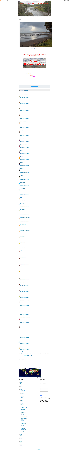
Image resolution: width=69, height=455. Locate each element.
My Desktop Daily (23, 224)
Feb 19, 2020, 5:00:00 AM (24, 141)
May (22, 400)
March (22, 403)
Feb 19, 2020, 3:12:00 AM (24, 118)
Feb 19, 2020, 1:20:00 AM (24, 110)
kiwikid (21, 162)
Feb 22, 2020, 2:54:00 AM (24, 291)
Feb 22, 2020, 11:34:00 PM (24, 305)
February (22, 404)
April (22, 401)
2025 (21, 382)
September (23, 394)
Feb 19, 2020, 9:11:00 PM (24, 194)
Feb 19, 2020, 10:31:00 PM (24, 214)
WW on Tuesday (35, 48)
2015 (21, 438)
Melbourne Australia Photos (25, 217)
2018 (21, 434)
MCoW (22, 90)
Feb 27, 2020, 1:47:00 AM (24, 343)
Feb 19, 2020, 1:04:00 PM (24, 179)
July (22, 397)
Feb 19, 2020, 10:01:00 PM (24, 200)
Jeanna (21, 175)
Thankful (22, 405)
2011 (21, 444)
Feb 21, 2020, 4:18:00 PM (24, 285)
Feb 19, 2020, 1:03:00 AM (24, 97)
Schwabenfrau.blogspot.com (25, 317)
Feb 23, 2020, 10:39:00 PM (24, 322)
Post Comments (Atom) (28, 355)
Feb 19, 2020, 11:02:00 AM (24, 172)
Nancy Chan (22, 203)
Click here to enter (34, 86)
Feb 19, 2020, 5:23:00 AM (24, 147)
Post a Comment (22, 351)
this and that (23, 409)
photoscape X (39, 16)
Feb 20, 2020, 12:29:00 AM (24, 221)
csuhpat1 (22, 168)
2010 (21, 445)
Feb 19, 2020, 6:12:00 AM (24, 153)
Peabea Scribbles (23, 121)
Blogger (39, 449)
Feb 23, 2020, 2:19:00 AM (24, 314)
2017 (21, 435)
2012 (21, 442)
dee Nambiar (22, 182)
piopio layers (23, 412)
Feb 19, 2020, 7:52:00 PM (24, 185)
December (23, 390)
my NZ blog (28, 16)
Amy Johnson (22, 250)
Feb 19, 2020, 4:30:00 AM (24, 127)
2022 (21, 386)
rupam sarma (22, 236)
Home (20, 16)
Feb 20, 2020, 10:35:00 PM (24, 279)
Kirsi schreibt (22, 209)
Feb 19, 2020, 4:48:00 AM (24, 135)
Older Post (48, 353)
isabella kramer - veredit (24, 300)
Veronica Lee (22, 130)
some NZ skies (23, 423)
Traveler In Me (22, 188)
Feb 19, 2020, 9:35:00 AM (24, 159)
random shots (23, 427)
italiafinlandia (22, 242)
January (22, 431)
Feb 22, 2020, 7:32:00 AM (24, 297)
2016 (21, 437)
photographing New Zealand (33, 3)
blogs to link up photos (46, 16)
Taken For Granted (23, 144)
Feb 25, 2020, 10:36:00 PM (24, 337)
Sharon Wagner (23, 138)
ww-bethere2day (26, 90)
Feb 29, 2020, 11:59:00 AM (24, 349)
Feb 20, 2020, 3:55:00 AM (24, 266)
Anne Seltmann (23, 325)
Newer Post (21, 353)
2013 (21, 441)
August (22, 396)
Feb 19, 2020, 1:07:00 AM (24, 103)
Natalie (21, 150)
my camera (34, 16)
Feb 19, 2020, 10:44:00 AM (24, 165)
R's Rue (21, 156)
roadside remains (24, 418)
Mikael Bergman (23, 257)
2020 (21, 389)
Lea (21, 197)
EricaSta (21, 113)
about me (23, 16)
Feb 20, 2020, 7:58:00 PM (24, 273)
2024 (21, 383)
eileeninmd (22, 106)
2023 (21, 385)
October (22, 393)
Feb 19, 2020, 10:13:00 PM (24, 206)
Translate (47, 381)
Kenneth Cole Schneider (24, 264)
